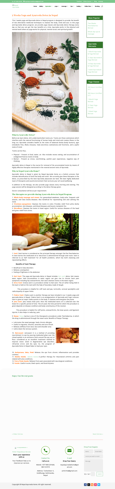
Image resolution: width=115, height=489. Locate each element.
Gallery (41, 6)
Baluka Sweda (33, 357)
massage (64, 6)
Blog (95, 1)
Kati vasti (61, 276)
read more (17, 388)
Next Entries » (98, 434)
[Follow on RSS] (92, 484)
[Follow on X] (88, 484)
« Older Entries (17, 434)
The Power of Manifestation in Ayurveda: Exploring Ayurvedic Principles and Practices (46, 420)
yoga (56, 6)
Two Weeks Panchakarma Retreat (93, 25)
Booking (97, 6)
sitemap (100, 1)
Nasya (21, 316)
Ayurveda (48, 6)
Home (35, 6)
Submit (100, 474)
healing (78, 6)
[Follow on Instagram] (95, 484)
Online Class (87, 6)
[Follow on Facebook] (85, 484)
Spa (71, 6)
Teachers (79, 1)
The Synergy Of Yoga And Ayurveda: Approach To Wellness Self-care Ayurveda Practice (47, 401)
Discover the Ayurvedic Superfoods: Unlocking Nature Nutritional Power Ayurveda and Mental (49, 383)
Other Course (87, 1)
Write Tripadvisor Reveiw (21, 452)
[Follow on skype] (98, 484)
